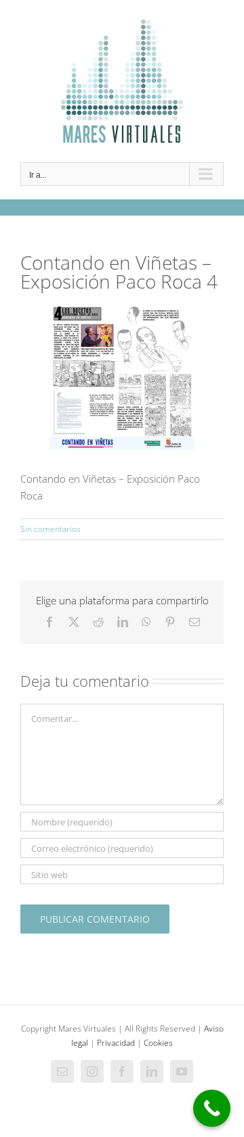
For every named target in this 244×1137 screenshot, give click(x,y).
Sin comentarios (50, 529)
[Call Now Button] (211, 1108)
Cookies (158, 1042)
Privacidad (116, 1042)
